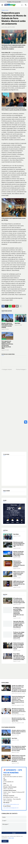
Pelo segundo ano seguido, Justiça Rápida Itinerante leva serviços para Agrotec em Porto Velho (7, 344)
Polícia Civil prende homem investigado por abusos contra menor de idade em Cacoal (18, 645)
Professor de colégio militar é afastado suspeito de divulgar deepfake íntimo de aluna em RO (18, 635)
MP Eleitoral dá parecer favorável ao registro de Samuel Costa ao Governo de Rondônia (19, 711)
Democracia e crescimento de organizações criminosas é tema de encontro (19, 563)
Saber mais (11, 837)
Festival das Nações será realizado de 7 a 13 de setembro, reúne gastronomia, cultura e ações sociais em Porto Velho (18, 700)
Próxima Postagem (21, 369)
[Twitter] (6, 306)
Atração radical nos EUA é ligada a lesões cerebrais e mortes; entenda (7, 325)
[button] (2, 5)
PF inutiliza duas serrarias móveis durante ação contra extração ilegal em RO (19, 600)
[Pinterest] (13, 306)
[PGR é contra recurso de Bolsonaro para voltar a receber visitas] (7, 574)
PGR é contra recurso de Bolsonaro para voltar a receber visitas (19, 574)
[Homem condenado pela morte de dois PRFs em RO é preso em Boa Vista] (7, 554)
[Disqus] (14, 389)
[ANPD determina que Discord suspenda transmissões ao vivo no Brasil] (7, 584)
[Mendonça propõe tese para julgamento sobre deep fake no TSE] (7, 544)
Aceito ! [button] (5, 841)
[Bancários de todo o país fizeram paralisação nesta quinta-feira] (6, 720)
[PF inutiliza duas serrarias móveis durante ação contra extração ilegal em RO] (7, 601)
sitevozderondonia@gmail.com (11, 807)
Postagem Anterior (7, 369)
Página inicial (5, 10)
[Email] (17, 306)
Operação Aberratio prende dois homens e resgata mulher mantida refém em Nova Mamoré (18, 624)
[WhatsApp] (10, 306)
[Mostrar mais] (20, 306)
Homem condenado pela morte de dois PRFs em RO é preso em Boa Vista (18, 553)
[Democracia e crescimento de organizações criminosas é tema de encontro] (7, 563)
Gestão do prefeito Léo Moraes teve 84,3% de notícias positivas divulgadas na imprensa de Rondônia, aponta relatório (19, 688)
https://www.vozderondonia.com (11, 804)
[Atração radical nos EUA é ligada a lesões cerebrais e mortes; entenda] (6, 733)
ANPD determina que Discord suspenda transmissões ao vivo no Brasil (19, 583)
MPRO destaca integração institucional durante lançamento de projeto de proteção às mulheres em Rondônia (18, 758)
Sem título (17, 323)
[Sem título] (7, 537)
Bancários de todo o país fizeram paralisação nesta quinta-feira (18, 719)
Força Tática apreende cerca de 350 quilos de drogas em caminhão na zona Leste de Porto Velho (19, 656)
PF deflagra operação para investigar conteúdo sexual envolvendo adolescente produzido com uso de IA (19, 612)
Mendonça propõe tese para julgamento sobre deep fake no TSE (18, 544)
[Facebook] (3, 306)
